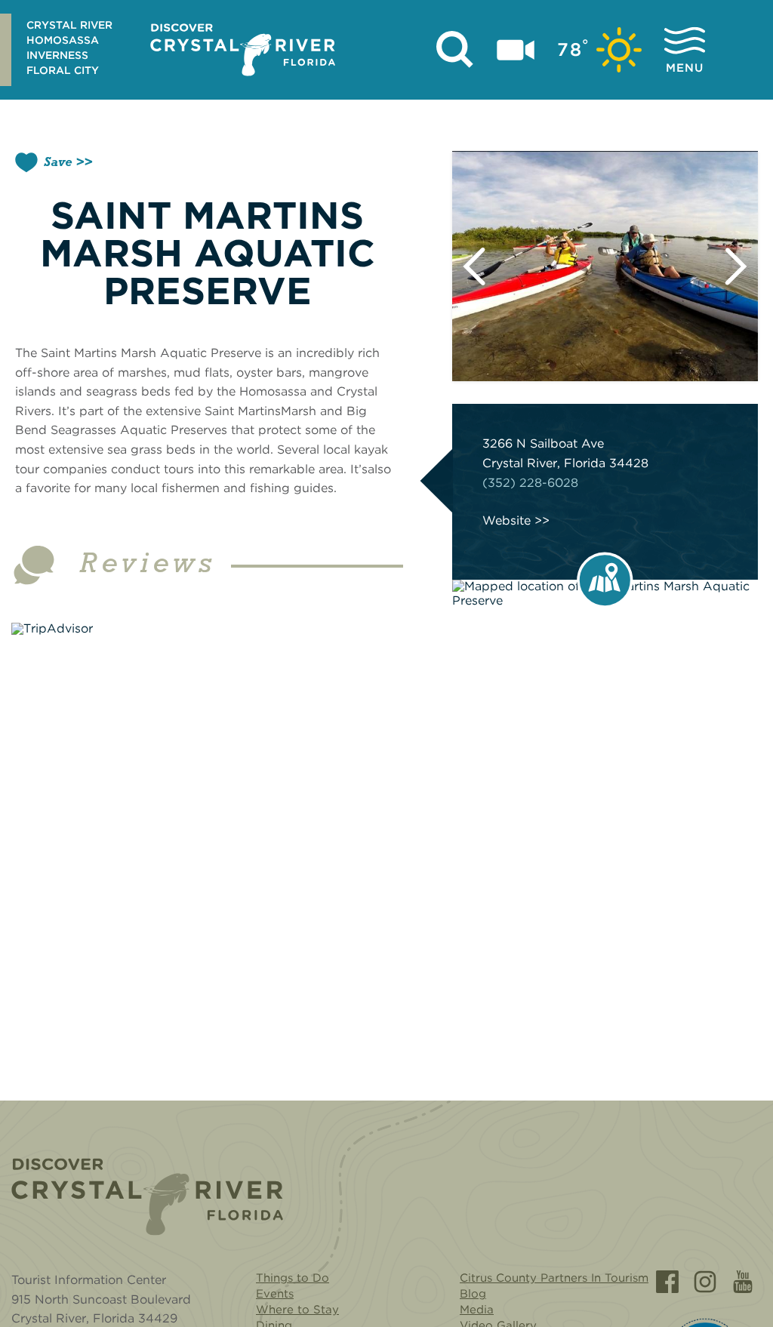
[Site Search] (455, 49)
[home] (242, 49)
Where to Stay (297, 1309)
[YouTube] (743, 1281)
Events (275, 1294)
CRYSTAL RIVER (69, 25)
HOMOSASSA (62, 40)
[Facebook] (667, 1281)
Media (477, 1309)
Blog (473, 1294)
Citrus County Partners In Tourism (554, 1278)
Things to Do (292, 1278)
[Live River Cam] (515, 49)
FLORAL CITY (62, 70)
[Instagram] (705, 1281)
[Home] (147, 1196)
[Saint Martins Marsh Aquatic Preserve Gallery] (605, 266)
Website (506, 521)
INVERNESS (57, 55)
